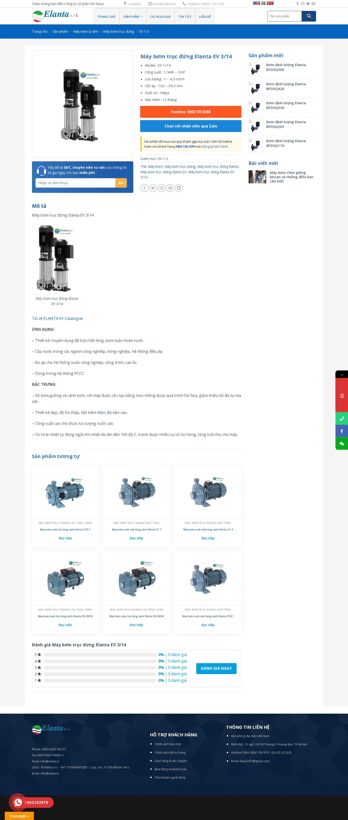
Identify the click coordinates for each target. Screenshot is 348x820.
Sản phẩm (131, 16)
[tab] (39, 206)
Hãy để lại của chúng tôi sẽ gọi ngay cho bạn (87, 170)
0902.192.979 (184, 146)
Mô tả (39, 206)
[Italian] (265, 3)
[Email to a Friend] (161, 188)
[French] (260, 3)
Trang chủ (106, 16)
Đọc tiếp (65, 538)
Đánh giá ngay (216, 668)
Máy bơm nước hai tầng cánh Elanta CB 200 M (65, 616)
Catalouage (160, 16)
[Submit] (309, 16)
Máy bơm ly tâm (85, 31)
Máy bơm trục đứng (118, 31)
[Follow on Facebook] (297, 4)
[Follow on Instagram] (302, 4)
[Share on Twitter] (153, 188)
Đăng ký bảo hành (215, 146)
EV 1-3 (144, 31)
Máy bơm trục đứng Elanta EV (163, 172)
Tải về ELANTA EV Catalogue (57, 318)
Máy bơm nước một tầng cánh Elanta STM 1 (208, 616)
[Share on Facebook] (144, 188)
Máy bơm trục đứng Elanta (217, 166)
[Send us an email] (313, 4)
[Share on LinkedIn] (179, 188)
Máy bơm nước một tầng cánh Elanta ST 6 (208, 529)
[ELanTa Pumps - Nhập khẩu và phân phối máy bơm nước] (59, 16)
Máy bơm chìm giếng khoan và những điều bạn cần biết (291, 176)
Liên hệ (205, 16)
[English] (255, 3)
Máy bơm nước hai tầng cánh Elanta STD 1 (65, 529)
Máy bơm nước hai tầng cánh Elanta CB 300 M (136, 616)
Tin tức (185, 16)
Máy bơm (155, 166)
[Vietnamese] (271, 3)
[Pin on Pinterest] (170, 188)
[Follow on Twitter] (308, 4)
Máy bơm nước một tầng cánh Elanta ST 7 (136, 529)
